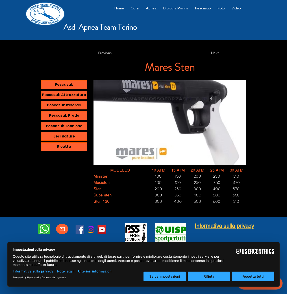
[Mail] (62, 229)
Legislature (64, 136)
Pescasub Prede (64, 115)
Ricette (64, 146)
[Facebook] (80, 229)
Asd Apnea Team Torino (100, 27)
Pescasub (64, 84)
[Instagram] (91, 229)
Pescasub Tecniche (64, 125)
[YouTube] (102, 229)
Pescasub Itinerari (64, 105)
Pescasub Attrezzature (64, 94)
